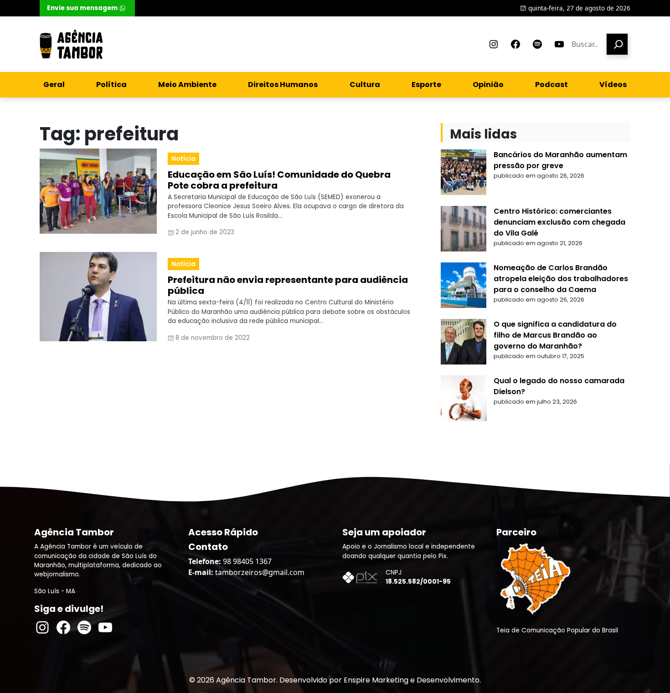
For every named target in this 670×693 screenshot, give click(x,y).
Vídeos (613, 84)
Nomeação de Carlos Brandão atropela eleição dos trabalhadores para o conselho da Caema (561, 278)
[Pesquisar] (617, 44)
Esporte (426, 84)
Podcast (551, 84)
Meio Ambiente (187, 84)
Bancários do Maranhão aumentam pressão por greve (560, 160)
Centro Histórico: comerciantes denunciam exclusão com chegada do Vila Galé (559, 222)
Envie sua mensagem (82, 8)
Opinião (488, 84)
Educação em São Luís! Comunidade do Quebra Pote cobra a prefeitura (279, 180)
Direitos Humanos (283, 84)
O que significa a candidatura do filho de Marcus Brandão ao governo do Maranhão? (555, 335)
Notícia (183, 158)
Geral (54, 84)
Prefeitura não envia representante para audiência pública (288, 285)
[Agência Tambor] (71, 44)
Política (111, 84)
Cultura (365, 84)
